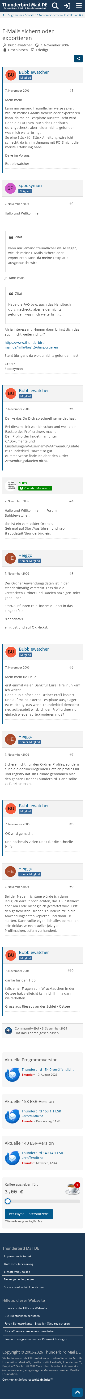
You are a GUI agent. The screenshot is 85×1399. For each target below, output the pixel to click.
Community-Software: (27, 1380)
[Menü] (79, 6)
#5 (71, 573)
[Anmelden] (67, 6)
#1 (71, 90)
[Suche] (55, 6)
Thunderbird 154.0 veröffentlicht (48, 1069)
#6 (71, 667)
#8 (71, 824)
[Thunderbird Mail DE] (24, 6)
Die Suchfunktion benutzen (22, 1316)
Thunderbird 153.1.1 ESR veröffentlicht (41, 1113)
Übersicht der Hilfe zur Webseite (25, 1308)
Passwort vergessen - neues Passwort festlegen (35, 1339)
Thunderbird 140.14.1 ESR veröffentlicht (42, 1155)
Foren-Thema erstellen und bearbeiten (29, 1331)
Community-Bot (27, 1028)
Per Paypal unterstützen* (29, 1214)
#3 (71, 408)
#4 (71, 501)
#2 (71, 203)
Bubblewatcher (20, 45)
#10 (70, 970)
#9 (71, 886)
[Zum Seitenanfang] (77, 1392)
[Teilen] (78, 58)
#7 (71, 754)
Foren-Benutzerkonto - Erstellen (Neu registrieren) (37, 1324)
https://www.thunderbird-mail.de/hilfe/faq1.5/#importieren (31, 345)
